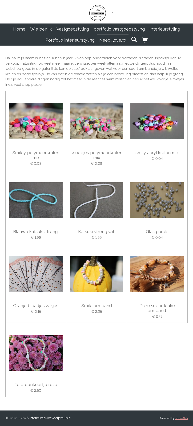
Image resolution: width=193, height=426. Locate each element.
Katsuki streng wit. (96, 231)
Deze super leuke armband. (157, 308)
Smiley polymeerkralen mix (35, 155)
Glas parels (157, 231)
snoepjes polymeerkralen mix (96, 155)
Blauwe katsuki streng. (35, 231)
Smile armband (96, 305)
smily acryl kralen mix (157, 152)
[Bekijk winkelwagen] (144, 40)
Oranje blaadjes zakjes (35, 305)
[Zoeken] (134, 39)
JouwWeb (181, 418)
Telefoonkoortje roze (36, 384)
